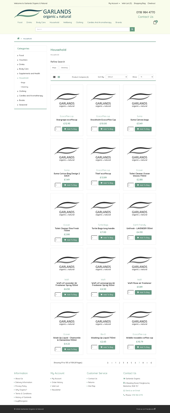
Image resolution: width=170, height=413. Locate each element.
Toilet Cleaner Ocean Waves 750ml (139, 174)
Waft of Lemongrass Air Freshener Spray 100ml (103, 284)
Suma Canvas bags (140, 119)
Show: (135, 77)
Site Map (91, 386)
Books (22, 100)
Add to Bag (72, 129)
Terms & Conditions (23, 393)
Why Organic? (21, 390)
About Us (19, 378)
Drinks (29, 22)
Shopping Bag (140, 3)
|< (108, 363)
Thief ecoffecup (103, 173)
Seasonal (23, 105)
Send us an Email (133, 390)
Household (54, 22)
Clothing (79, 22)
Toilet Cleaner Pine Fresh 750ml (67, 229)
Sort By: (101, 77)
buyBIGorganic (21, 401)
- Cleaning (23, 87)
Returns (91, 382)
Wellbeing (67, 22)
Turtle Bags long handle (103, 228)
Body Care (41, 22)
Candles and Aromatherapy (99, 22)
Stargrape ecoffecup (66, 119)
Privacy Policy (21, 386)
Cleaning (64, 68)
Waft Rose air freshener (139, 283)
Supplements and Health (29, 73)
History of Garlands (23, 397)
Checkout (151, 3)
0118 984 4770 (137, 395)
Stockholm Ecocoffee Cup (103, 119)
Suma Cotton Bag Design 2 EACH (67, 174)
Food (19, 22)
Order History (57, 382)
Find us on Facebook (145, 409)
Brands (118, 22)
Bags (54, 68)
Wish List (55, 386)
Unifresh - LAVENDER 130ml (140, 228)
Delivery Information (23, 382)
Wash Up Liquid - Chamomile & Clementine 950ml (67, 339)
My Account (114, 3)
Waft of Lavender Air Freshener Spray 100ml (67, 284)
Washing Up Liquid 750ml (103, 338)
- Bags (22, 82)
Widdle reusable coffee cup (139, 338)
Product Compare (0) (80, 77)
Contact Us (145, 17)
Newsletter (56, 390)
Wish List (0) (127, 3)
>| (151, 363)
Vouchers (23, 60)
